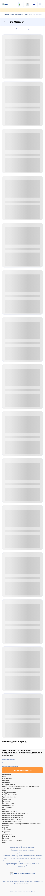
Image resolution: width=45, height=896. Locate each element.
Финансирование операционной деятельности (22, 824)
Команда (6, 782)
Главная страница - (10, 14)
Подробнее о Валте (23, 770)
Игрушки (6, 832)
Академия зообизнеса (11, 821)
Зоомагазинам (8, 805)
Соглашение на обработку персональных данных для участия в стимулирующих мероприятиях (22, 857)
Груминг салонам (9, 797)
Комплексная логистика (12, 819)
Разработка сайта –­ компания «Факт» (22, 891)
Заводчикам (7, 799)
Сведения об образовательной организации (20, 787)
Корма (5, 828)
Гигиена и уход (8, 836)
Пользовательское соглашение (22, 850)
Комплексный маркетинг (12, 817)
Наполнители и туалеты (12, 840)
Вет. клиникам (8, 803)
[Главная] (8, 4)
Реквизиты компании (22, 884)
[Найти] (21, 4)
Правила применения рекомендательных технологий (22, 865)
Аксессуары (7, 834)
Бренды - (28, 14)
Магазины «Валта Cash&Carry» (14, 813)
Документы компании (11, 789)
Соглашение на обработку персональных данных (22, 853)
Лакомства (6, 830)
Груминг (5, 838)
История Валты (8, 784)
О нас (4, 776)
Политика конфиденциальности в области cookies (22, 861)
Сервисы (5, 780)
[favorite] (27, 4)
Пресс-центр (7, 778)
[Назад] (4, 22)
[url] (34, 4)
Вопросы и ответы (9, 795)
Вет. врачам (7, 807)
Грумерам (6, 801)
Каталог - (20, 14)
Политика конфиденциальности (22, 847)
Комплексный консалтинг (13, 815)
